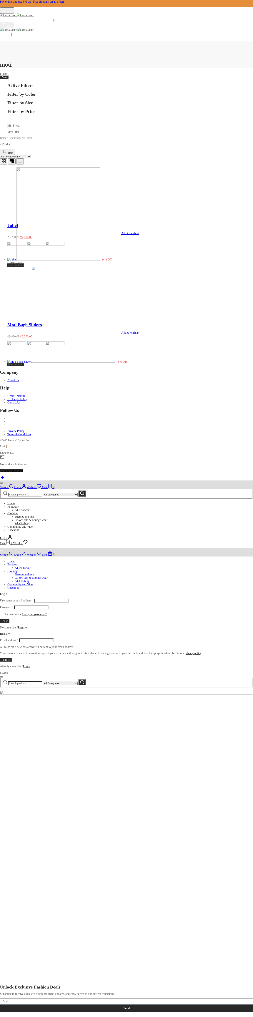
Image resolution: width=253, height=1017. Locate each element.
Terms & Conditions (19, 434)
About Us (13, 380)
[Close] (1, 450)
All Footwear (22, 510)
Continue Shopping (11, 470)
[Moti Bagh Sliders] (61, 361)
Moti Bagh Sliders (24, 324)
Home (3, 138)
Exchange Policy (17, 399)
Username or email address (17, 600)
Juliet (12, 225)
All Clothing (22, 523)
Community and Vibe (20, 526)
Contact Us (14, 402)
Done (4, 77)
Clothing (12, 513)
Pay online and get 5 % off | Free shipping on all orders (32, 1)
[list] (20, 161)
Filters (9, 153)
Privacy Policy (15, 431)
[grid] (3, 161)
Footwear (13, 506)
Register (23, 627)
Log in (4, 621)
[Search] (82, 493)
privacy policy (193, 653)
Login (26, 666)
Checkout (13, 530)
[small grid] (12, 161)
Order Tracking (16, 395)
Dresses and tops (24, 516)
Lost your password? (34, 614)
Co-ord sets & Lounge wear (31, 520)
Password (7, 607)
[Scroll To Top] (2, 478)
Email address (9, 640)
